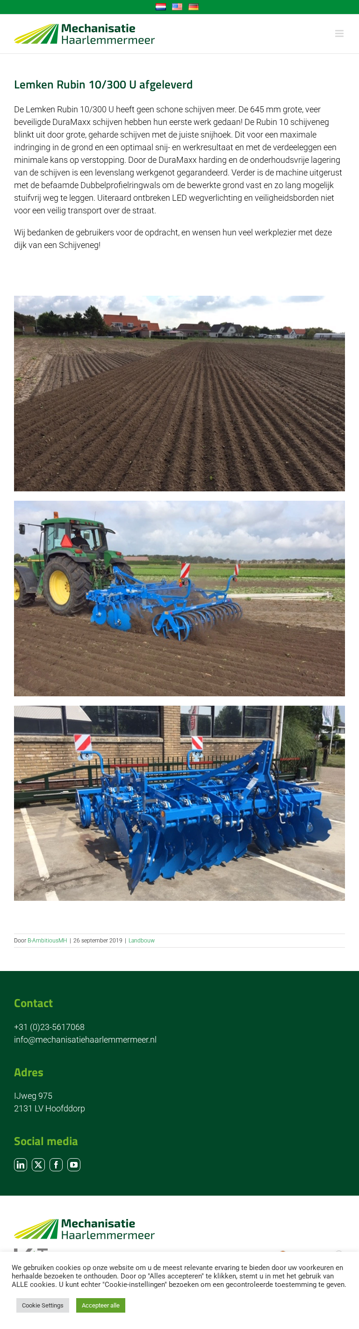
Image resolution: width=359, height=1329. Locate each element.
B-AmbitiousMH (47, 940)
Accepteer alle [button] (101, 1305)
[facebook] (56, 1164)
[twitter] (38, 1164)
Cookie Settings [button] (43, 1305)
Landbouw (142, 940)
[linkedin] (20, 1164)
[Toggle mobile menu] (340, 33)
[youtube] (73, 1164)
